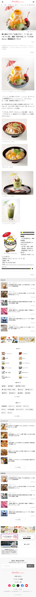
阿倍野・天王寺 (21, 386)
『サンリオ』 (5, 96)
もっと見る (17, 396)
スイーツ (12, 406)
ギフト (4, 412)
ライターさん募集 (18, 579)
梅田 (4, 386)
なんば (21, 389)
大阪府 (28, 393)
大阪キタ (13, 393)
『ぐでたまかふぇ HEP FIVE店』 (22, 98)
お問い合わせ (18, 576)
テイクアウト (20, 409)
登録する (30, 565)
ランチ (10, 412)
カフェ (4, 409)
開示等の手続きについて (27, 591)
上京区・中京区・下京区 (9, 389)
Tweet (32, 52)
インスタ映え (29, 409)
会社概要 (15, 589)
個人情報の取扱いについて (17, 591)
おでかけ (19, 406)
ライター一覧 (18, 582)
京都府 (11, 386)
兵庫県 (21, 393)
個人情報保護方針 (7, 591)
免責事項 (20, 589)
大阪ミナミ (29, 389)
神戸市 (5, 393)
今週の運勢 (11, 409)
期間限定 (4, 406)
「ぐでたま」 (24, 96)
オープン (26, 406)
